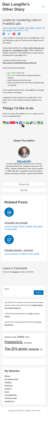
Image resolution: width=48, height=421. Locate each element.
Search (7, 289)
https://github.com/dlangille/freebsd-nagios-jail (19, 63)
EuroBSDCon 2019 (21, 50)
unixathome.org (9, 401)
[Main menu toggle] (43, 6)
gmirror (27, 337)
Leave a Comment (9, 28)
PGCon (7, 392)
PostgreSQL (14, 342)
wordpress (33, 349)
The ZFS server (16, 348)
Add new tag (8, 337)
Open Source (38, 226)
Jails (27, 28)
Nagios (32, 28)
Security (38, 28)
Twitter (31, 313)
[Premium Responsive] (22, 125)
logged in (15, 272)
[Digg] (34, 122)
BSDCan (7, 376)
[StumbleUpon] (41, 122)
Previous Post (24, 184)
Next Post (23, 190)
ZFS (41, 349)
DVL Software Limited (11, 379)
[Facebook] (4, 34)
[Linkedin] (19, 34)
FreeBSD (21, 28)
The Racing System (11, 398)
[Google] (38, 122)
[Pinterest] (14, 34)
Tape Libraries (28, 342)
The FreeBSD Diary (11, 395)
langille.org (8, 389)
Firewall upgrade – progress (18, 250)
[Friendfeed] (24, 122)
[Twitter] (9, 34)
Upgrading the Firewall (15, 222)
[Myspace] (20, 122)
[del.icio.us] (31, 122)
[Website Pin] (4, 122)
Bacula (21, 226)
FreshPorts (8, 382)
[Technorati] (27, 122)
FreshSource (9, 385)
